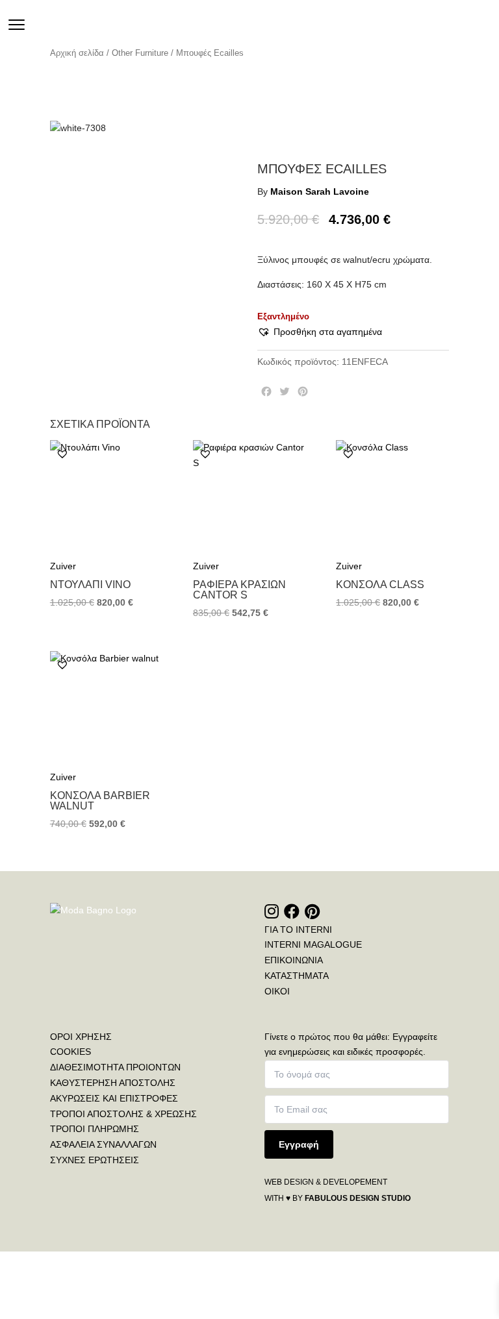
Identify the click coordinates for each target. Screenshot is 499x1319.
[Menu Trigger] (16, 24)
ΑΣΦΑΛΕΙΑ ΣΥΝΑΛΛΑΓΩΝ (103, 1144)
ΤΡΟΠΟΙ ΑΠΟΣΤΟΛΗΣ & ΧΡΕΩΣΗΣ (123, 1114)
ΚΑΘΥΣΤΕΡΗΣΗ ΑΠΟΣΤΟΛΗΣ (112, 1083)
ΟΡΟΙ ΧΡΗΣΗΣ (81, 1036)
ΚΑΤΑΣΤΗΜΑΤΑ (296, 975)
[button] (319, 332)
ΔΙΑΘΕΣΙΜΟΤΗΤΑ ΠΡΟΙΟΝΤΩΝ (115, 1067)
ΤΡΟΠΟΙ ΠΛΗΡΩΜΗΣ (94, 1129)
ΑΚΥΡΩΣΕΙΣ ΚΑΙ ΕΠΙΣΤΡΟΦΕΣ (114, 1098)
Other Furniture (140, 53)
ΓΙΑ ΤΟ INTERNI (298, 929)
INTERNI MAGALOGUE (313, 944)
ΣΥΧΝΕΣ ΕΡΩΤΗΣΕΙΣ (94, 1160)
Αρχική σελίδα (77, 53)
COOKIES (70, 1051)
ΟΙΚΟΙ (277, 991)
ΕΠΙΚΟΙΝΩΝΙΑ (293, 960)
